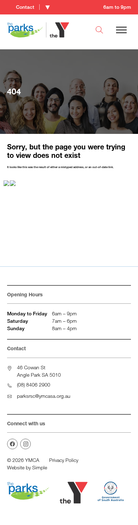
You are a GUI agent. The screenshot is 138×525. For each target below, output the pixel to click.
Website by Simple (27, 467)
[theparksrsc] (25, 444)
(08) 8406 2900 (33, 385)
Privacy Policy (63, 460)
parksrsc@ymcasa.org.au (43, 396)
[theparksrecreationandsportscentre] (12, 444)
